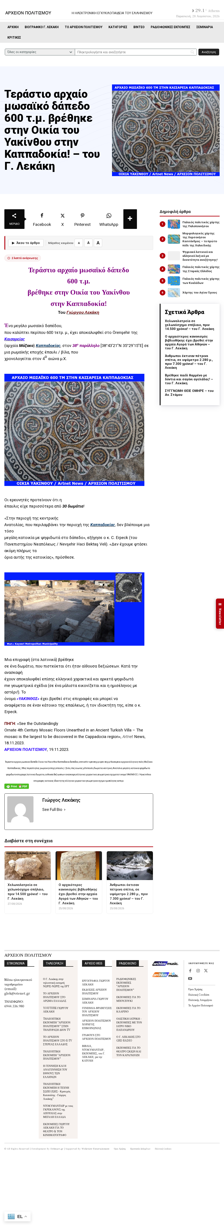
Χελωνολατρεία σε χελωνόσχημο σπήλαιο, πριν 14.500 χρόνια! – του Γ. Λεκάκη (189, 325)
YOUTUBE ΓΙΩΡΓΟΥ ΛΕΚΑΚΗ (55, 1009)
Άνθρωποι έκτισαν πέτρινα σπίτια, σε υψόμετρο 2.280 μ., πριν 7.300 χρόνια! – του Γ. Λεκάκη (189, 362)
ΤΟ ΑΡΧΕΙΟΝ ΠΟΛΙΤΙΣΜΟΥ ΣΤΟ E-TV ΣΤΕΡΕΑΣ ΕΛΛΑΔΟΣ (57, 1040)
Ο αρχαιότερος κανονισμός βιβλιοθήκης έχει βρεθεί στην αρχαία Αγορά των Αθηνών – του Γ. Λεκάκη (189, 342)
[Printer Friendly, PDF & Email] (16, 788)
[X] (206, 971)
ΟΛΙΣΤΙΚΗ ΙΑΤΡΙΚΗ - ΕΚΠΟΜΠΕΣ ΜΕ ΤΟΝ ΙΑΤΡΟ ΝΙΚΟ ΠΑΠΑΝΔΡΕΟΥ (129, 1024)
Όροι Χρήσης (195, 989)
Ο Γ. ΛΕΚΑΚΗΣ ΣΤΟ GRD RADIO (128, 1038)
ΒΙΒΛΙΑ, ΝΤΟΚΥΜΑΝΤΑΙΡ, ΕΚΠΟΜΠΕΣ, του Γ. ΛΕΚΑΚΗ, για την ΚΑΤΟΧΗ (93, 1053)
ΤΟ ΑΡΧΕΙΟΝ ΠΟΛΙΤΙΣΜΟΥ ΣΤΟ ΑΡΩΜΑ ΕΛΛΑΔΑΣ (54, 996)
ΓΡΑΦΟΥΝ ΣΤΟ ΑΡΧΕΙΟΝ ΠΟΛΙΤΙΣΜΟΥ (96, 1036)
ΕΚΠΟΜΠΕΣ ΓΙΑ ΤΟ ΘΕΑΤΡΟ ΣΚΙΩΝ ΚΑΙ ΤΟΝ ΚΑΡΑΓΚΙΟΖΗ (128, 1051)
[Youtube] (190, 979)
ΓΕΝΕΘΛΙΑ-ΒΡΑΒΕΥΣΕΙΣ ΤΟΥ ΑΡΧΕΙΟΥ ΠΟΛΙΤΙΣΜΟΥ (97, 1011)
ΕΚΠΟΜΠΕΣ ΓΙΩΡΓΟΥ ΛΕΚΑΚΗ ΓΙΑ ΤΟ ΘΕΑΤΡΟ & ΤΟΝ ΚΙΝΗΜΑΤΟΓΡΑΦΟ (56, 1129)
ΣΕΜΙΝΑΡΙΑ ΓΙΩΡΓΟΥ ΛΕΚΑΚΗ (95, 1000)
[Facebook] (190, 971)
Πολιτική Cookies (198, 994)
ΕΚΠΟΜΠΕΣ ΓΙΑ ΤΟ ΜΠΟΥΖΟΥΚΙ (128, 998)
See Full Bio (52, 809)
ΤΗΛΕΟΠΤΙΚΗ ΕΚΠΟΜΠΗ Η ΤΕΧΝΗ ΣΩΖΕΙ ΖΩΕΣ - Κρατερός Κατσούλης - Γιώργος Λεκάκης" (56, 1091)
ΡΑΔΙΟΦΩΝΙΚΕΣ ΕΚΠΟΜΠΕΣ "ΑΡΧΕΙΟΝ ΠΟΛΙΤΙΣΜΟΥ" (126, 984)
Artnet (128, 736)
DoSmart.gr (57, 1148)
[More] (130, 219)
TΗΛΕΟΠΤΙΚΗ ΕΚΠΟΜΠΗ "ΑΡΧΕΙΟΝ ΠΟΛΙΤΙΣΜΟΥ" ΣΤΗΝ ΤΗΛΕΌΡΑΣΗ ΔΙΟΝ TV (56, 1024)
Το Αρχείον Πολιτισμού (200, 1005)
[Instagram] (198, 971)
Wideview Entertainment (96, 1148)
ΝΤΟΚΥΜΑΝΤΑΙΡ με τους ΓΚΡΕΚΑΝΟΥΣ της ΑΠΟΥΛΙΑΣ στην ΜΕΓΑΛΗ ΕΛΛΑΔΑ (58, 1111)
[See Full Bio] (64, 810)
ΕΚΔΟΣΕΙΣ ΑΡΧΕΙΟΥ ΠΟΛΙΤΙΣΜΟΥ (94, 991)
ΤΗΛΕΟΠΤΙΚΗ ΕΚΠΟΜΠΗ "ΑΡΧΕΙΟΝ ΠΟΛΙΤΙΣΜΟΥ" (56, 1055)
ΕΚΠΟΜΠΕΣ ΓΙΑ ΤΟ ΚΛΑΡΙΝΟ (128, 1009)
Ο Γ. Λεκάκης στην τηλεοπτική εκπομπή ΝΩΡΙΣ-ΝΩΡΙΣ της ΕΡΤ (56, 982)
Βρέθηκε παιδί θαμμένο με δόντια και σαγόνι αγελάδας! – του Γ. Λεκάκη (189, 379)
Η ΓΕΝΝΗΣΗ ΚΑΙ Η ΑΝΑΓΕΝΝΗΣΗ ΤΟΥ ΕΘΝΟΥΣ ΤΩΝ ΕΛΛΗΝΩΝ (55, 1071)
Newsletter (220, 613)
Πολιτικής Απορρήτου (200, 1000)
